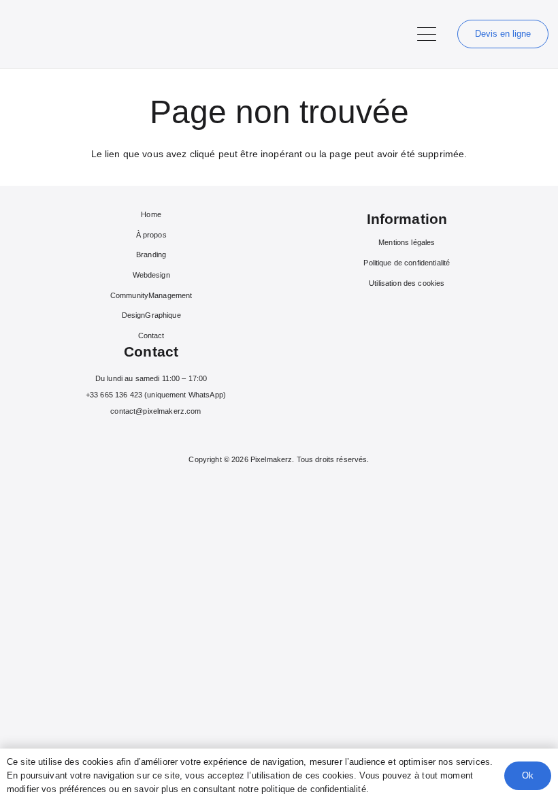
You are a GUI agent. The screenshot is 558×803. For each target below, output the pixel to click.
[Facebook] (120, 434)
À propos (151, 235)
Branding (151, 254)
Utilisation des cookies (406, 283)
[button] (427, 34)
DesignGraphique (151, 315)
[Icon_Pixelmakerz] (17, 34)
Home (151, 214)
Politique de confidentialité (406, 263)
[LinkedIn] (161, 434)
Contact (151, 335)
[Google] (182, 434)
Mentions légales (406, 242)
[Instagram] (141, 435)
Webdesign (151, 275)
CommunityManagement (151, 295)
